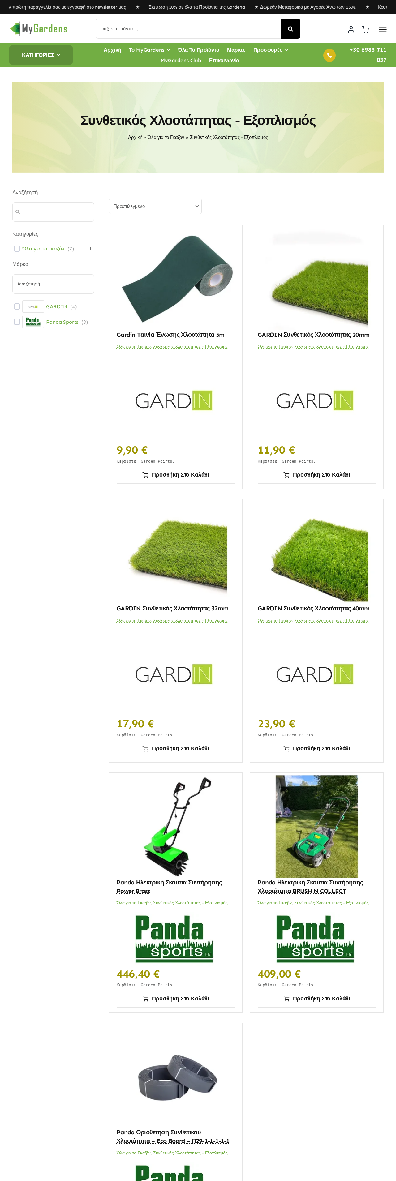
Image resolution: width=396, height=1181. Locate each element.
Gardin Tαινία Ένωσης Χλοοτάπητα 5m (170, 334)
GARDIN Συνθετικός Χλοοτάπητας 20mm (313, 334)
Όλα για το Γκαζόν (166, 137)
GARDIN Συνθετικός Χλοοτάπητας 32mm (172, 608)
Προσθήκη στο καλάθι (180, 474)
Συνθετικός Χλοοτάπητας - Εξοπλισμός (190, 346)
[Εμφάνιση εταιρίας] (174, 399)
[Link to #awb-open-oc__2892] (383, 29)
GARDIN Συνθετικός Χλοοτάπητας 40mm (313, 608)
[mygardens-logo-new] (38, 23)
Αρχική (135, 137)
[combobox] (155, 206)
